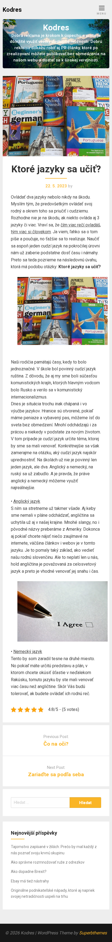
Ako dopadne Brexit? (28, 871)
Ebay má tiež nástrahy (30, 881)
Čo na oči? (56, 744)
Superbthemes (93, 932)
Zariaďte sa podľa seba (56, 774)
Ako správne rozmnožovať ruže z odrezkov (48, 862)
